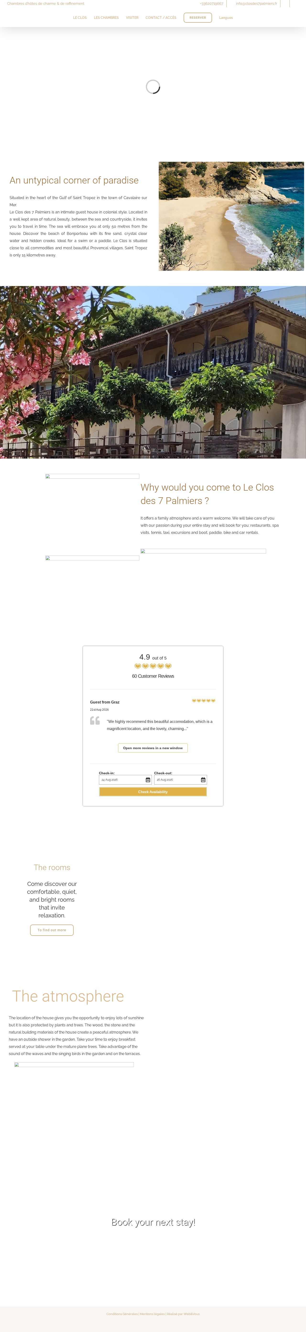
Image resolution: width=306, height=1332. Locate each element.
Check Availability (153, 792)
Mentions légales (152, 1314)
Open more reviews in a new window (153, 748)
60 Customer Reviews (153, 676)
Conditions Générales (122, 1314)
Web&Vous (192, 1314)
